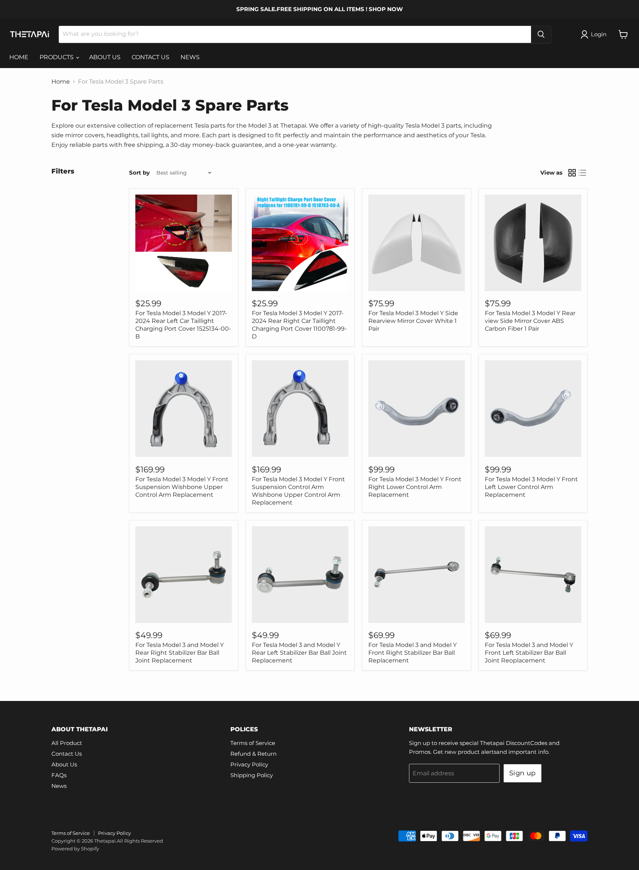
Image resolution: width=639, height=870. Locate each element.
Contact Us (66, 753)
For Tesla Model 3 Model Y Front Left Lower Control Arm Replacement (531, 487)
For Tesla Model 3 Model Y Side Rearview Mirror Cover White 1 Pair (413, 321)
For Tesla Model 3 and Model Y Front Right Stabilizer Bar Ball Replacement (412, 652)
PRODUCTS (57, 57)
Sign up (522, 773)
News (59, 785)
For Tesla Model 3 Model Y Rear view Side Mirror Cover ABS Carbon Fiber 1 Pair (530, 321)
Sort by (139, 172)
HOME (18, 57)
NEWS (190, 57)
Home (60, 81)
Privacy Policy (249, 764)
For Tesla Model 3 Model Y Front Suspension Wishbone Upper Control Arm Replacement (182, 487)
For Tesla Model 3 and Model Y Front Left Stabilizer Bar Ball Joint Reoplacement (529, 652)
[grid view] (572, 173)
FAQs (59, 775)
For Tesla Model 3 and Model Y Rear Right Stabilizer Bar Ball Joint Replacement (179, 652)
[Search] (541, 34)
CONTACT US (150, 57)
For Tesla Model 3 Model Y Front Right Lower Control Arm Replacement (415, 487)
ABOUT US (105, 57)
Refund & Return (253, 753)
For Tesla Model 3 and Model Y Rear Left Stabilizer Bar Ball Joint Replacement (299, 652)
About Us (64, 764)
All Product (66, 742)
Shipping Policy (251, 775)
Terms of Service (252, 742)
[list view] (582, 173)
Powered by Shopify (75, 849)
